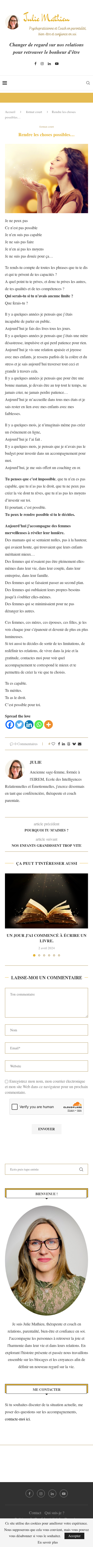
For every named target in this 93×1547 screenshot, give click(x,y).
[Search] (88, 83)
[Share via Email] (79, 743)
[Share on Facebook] (59, 743)
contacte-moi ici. (18, 1418)
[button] (9, 914)
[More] (48, 724)
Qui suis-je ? (54, 1512)
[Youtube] (57, 63)
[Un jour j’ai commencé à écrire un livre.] (46, 900)
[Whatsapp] (38, 724)
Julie (36, 762)
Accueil (10, 112)
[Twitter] (19, 724)
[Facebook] (35, 63)
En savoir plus (48, 1542)
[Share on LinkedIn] (63, 743)
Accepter (74, 1535)
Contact (35, 1512)
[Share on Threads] (68, 743)
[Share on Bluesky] (74, 743)
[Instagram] (42, 63)
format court (34, 112)
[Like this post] (53, 743)
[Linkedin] (49, 63)
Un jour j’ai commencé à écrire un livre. (47, 937)
